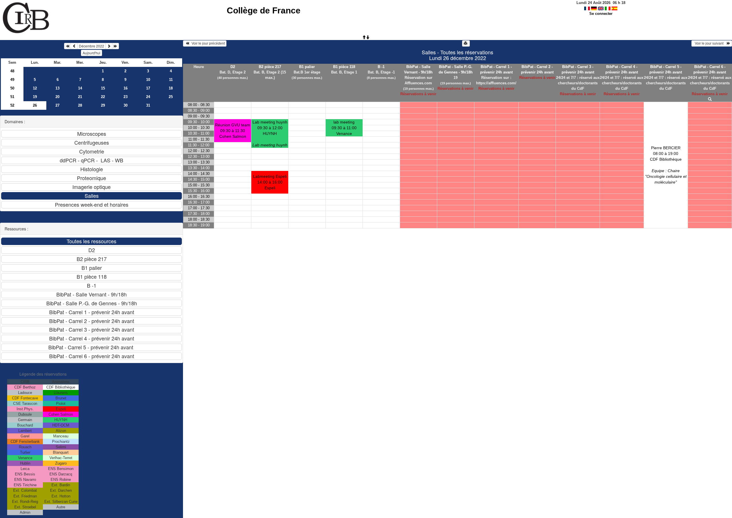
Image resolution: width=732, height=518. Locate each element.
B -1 (381, 67)
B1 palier (307, 67)
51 (12, 97)
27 (57, 105)
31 (148, 105)
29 (103, 105)
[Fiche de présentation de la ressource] (710, 99)
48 (12, 71)
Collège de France (264, 10)
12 (35, 88)
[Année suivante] (115, 46)
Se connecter (600, 13)
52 (12, 105)
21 (80, 97)
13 (57, 88)
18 (171, 88)
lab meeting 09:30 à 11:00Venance (344, 128)
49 (12, 79)
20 (57, 97)
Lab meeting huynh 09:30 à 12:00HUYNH (269, 133)
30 (126, 105)
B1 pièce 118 (344, 67)
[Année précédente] (67, 46)
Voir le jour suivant (710, 43)
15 (103, 88)
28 (80, 105)
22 (103, 97)
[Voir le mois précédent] (74, 46)
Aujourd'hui (91, 52)
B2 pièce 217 (270, 67)
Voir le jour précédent (207, 43)
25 (171, 97)
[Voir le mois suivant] (109, 46)
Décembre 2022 (91, 45)
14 (80, 88)
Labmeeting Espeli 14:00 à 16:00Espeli (270, 182)
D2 (232, 67)
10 (148, 79)
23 (126, 97)
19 (35, 97)
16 (126, 88)
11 (171, 79)
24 (148, 97)
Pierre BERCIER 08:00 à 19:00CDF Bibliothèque (666, 165)
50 (12, 88)
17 (148, 88)
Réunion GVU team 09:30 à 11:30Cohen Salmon (232, 131)
